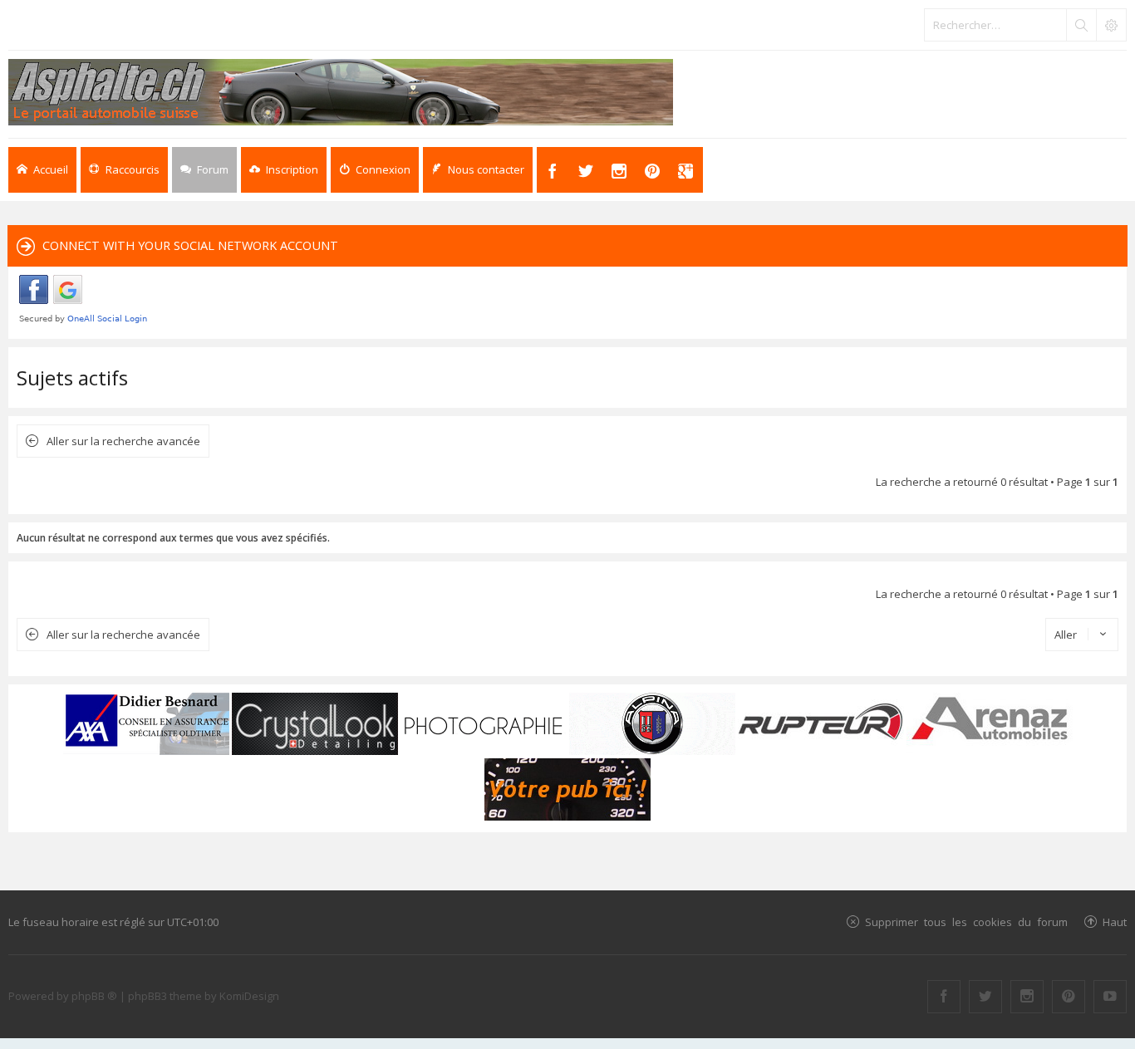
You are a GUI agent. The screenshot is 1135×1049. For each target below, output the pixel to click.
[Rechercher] (1081, 25)
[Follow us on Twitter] (985, 996)
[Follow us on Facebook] (944, 996)
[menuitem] (284, 170)
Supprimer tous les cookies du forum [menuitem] (966, 921)
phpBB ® (94, 995)
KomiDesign (249, 995)
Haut (1115, 921)
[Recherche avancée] (1111, 25)
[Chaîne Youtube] (1110, 996)
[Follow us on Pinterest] (1068, 996)
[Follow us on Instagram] (1027, 996)
